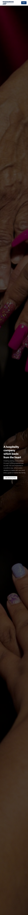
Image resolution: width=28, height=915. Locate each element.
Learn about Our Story (10, 477)
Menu (23, 2)
